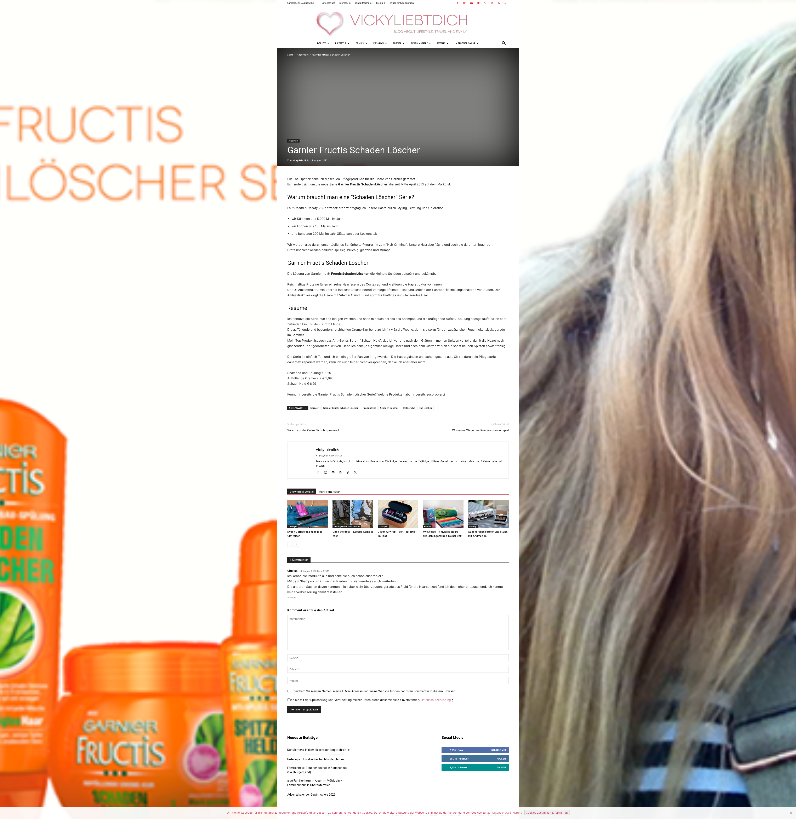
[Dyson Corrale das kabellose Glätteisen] (307, 514)
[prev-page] (289, 544)
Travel (397, 43)
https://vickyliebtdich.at (329, 455)
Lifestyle (340, 43)
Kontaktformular (363, 2)
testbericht (409, 407)
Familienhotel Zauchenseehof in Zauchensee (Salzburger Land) (317, 770)
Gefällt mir (498, 749)
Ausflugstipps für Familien (347, 526)
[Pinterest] (485, 3)
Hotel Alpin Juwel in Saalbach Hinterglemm (315, 759)
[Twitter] (499, 3)
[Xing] (505, 3)
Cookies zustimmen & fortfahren (547, 812)
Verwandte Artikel (302, 492)
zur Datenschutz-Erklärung (504, 812)
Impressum (345, 2)
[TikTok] (492, 3)
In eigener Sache (465, 43)
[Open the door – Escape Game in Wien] (352, 514)
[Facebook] (458, 3)
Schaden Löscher (389, 407)
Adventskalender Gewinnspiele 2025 (311, 794)
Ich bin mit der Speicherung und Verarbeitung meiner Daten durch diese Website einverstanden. (371, 700)
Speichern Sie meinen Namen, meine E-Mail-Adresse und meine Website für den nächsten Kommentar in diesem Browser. (373, 691)
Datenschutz (328, 2)
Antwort (291, 597)
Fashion (378, 43)
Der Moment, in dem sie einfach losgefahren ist (318, 749)
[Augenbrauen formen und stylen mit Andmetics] (488, 514)
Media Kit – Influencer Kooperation (395, 2)
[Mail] (478, 3)
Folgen (501, 758)
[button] (504, 44)
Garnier (314, 407)
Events (441, 43)
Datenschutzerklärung (436, 700)
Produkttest (369, 407)
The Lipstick (425, 407)
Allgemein (302, 54)
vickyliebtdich (300, 160)
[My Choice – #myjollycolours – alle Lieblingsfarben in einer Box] (443, 514)
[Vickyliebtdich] (398, 22)
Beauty (321, 43)
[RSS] (342, 472)
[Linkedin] (471, 3)
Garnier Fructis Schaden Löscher (340, 407)
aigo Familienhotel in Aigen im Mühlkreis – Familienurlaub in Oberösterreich (314, 783)
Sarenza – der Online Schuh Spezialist (313, 430)
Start (290, 54)
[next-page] (296, 544)
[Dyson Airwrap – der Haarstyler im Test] (398, 514)
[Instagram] (464, 3)
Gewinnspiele (419, 43)
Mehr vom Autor (329, 492)
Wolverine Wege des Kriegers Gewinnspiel (480, 430)
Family (360, 43)
